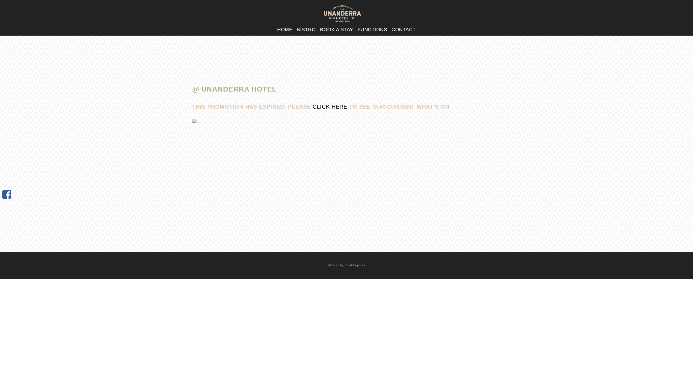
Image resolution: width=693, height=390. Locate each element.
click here (330, 107)
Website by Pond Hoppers (346, 265)
